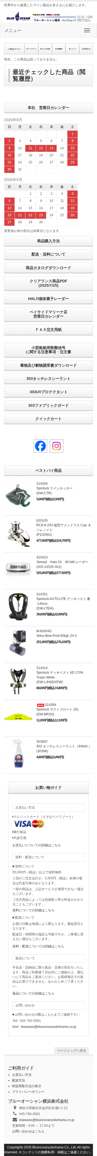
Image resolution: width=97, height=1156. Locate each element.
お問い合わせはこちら (28, 1131)
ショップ (73, 49)
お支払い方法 (22, 1075)
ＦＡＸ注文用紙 (48, 329)
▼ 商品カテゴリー (14, 49)
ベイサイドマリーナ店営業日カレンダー (48, 314)
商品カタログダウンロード (48, 268)
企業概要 (59, 49)
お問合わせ (87, 49)
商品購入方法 (48, 241)
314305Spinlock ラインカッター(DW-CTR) (54, 488)
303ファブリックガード (48, 405)
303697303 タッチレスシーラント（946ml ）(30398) (64, 746)
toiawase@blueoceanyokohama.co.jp (48, 1027)
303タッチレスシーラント (48, 378)
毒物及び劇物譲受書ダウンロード (48, 365)
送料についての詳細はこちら (33, 910)
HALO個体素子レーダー (48, 298)
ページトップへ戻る (71, 1050)
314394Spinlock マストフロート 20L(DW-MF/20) (57, 709)
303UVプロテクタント (49, 392)
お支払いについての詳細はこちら (36, 845)
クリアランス (32, 49)
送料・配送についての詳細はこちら (38, 946)
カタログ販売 (46, 49)
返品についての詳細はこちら (33, 993)
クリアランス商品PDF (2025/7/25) (48, 283)
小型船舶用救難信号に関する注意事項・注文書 (48, 349)
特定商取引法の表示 (26, 1086)
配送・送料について (48, 254)
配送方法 (18, 1080)
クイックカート (48, 418)
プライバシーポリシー (28, 1092)
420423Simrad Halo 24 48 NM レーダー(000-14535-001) (62, 562)
